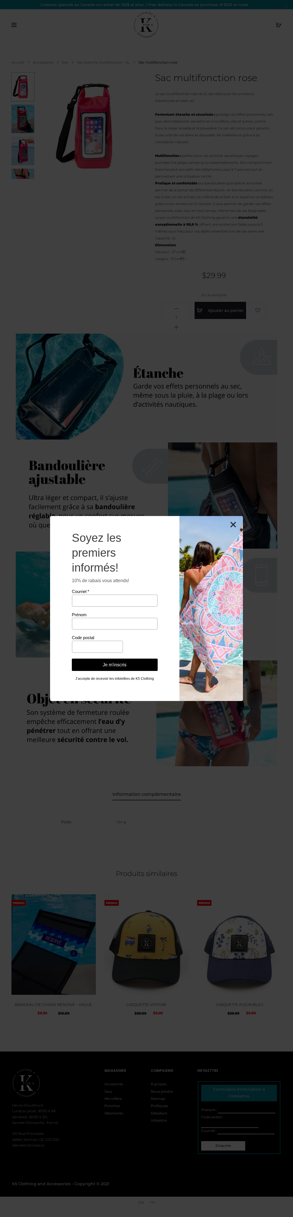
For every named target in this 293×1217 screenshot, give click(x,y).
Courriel (80, 591)
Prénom (79, 615)
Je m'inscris (114, 664)
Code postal (83, 637)
